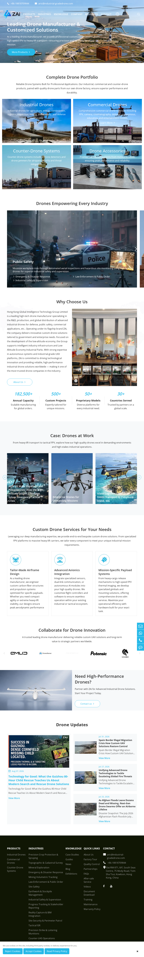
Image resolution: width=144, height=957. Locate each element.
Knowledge (61, 14)
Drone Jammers (14, 160)
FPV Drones (83, 140)
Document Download (89, 893)
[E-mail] (140, 626)
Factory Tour (90, 859)
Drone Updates (72, 724)
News (68, 864)
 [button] (135, 248)
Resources (91, 14)
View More (15, 798)
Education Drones (86, 128)
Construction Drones (17, 137)
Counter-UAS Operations (42, 938)
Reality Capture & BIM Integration (40, 914)
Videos (87, 886)
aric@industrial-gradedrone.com (54, 3)
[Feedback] (140, 647)
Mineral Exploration (39, 867)
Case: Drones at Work (72, 435)
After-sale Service (89, 880)
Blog (68, 868)
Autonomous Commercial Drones (95, 120)
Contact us (87, 703)
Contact (106, 14)
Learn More (35, 166)
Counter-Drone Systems (36, 149)
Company (76, 14)
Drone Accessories (107, 149)
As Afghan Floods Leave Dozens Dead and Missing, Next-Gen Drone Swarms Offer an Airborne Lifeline (117, 805)
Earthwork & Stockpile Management (40, 893)
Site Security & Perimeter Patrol (45, 920)
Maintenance (90, 904)
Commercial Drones (107, 103)
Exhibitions (71, 873)
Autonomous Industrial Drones (22, 124)
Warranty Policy (92, 909)
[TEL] (140, 640)
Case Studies (72, 854)
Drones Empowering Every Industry (72, 203)
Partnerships (90, 868)
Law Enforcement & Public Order (91, 276)
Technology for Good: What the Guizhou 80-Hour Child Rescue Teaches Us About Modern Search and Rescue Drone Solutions (38, 780)
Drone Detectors (15, 155)
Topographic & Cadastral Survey (46, 862)
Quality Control (92, 864)
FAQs (86, 873)
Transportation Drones (18, 128)
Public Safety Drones (17, 120)
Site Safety (34, 886)
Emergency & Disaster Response (31, 276)
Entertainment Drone (88, 124)
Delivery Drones (85, 115)
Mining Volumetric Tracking (43, 877)
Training (88, 899)
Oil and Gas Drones (16, 142)
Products (29, 14)
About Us (19, 382)
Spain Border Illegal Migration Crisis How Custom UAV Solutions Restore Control (115, 743)
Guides (69, 859)
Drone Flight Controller (89, 160)
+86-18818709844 (18, 3)
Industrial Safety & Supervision (30, 280)
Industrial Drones (36, 103)
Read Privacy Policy (57, 951)
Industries (44, 14)
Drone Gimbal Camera (89, 155)
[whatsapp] (140, 633)
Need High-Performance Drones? (99, 679)
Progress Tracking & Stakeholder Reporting (46, 906)
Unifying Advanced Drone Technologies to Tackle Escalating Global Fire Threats (115, 773)
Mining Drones (14, 133)
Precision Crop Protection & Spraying (43, 856)
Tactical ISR (34, 925)
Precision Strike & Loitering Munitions (43, 932)
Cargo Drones (13, 115)
